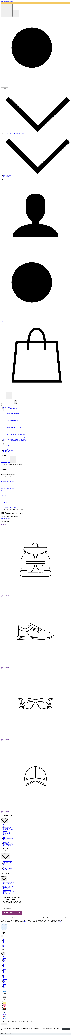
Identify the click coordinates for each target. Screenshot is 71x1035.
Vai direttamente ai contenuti (7, 1)
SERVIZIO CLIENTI (5, 853)
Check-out (4, 469)
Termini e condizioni (14, 1033)
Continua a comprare (5, 462)
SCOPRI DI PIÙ (4, 818)
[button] (4, 179)
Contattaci (5, 863)
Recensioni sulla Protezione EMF (7, 841)
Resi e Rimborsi (6, 869)
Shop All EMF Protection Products (8, 507)
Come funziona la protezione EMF (7, 828)
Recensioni (6, 176)
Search (2, 399)
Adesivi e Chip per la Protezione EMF (8, 887)
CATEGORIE (4, 876)
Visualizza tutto (4, 524)
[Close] (70, 1026)
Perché (7, 445)
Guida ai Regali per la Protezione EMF (8, 845)
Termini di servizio (7, 868)
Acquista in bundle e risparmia (13, 133)
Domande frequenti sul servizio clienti (7, 861)
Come (7, 446)
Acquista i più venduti (8, 439)
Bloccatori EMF (6, 893)
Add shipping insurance (7, 474)
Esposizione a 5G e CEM (8, 843)
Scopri (5, 135)
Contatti (8, 449)
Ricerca (7, 448)
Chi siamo (5, 864)
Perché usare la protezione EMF (6, 825)
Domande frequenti (8, 175)
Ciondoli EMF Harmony (8, 882)
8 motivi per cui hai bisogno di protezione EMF (8, 833)
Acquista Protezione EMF (10, 94)
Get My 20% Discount (12, 913)
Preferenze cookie (7, 871)
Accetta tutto (66, 1029)
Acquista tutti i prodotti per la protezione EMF (23, 439)
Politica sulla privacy (5, 1033)
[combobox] (7, 403)
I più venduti (6, 92)
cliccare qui (26, 921)
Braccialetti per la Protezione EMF (7, 889)
